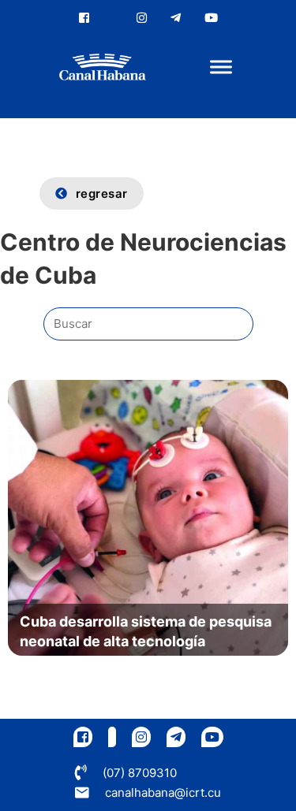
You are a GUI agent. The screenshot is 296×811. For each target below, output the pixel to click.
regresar (102, 193)
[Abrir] (221, 67)
